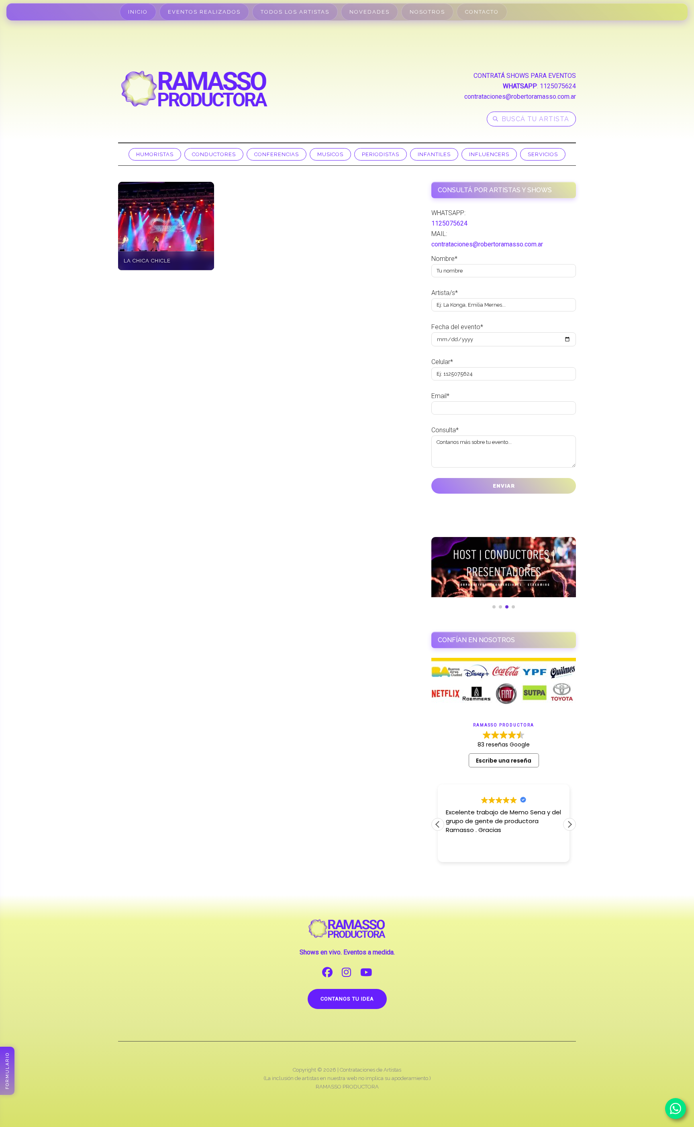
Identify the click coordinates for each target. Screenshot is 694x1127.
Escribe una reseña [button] (503, 761)
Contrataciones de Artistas (370, 1070)
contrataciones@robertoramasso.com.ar (520, 96)
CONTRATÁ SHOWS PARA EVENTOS (525, 75)
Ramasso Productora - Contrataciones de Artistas (194, 89)
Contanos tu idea (347, 999)
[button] (569, 824)
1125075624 (558, 86)
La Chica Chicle (147, 261)
